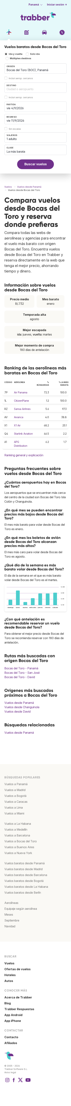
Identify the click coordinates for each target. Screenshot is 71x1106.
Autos (8, 981)
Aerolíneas (11, 903)
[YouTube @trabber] (27, 1082)
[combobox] (35, 68)
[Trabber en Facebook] (14, 1082)
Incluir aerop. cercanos (21, 78)
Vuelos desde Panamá (19, 703)
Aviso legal (10, 1072)
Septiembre (11, 920)
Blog (7, 1003)
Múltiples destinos (20, 58)
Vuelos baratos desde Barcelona (25, 875)
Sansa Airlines (22, 408)
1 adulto (12, 139)
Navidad (9, 926)
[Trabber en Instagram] (7, 1082)
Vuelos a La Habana (17, 823)
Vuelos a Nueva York (18, 853)
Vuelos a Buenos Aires (19, 847)
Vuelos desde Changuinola (21, 707)
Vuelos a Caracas (15, 801)
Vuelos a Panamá (15, 784)
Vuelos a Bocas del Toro (20, 841)
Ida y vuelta (15, 54)
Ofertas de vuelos (17, 969)
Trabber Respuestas (19, 1009)
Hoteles (10, 975)
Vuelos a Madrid (14, 790)
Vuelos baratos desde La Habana (26, 887)
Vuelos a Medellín (15, 829)
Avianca (18, 417)
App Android (13, 1015)
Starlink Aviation (23, 433)
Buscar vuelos (35, 164)
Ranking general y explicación (23, 455)
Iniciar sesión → (57, 4)
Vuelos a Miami (14, 813)
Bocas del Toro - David (19, 677)
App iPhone (12, 1021)
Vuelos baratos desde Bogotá (24, 881)
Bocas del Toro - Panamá (21, 668)
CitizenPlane (21, 400)
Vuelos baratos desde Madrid (23, 869)
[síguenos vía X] (20, 1082)
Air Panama (20, 392)
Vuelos (9, 963)
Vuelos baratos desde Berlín (22, 892)
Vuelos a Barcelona (17, 835)
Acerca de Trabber (18, 997)
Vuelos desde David (17, 711)
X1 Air (17, 425)
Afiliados (10, 1043)
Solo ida (35, 54)
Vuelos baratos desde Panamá (24, 863)
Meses (8, 914)
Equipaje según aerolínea (20, 908)
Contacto (11, 1037)
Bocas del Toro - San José (22, 672)
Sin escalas (15, 129)
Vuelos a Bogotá (15, 796)
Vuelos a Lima (13, 807)
